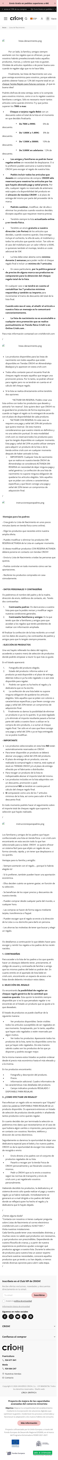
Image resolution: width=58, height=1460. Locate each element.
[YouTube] (17, 1339)
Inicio (4, 27)
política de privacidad (23, 1323)
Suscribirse (39, 1318)
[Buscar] (26, 19)
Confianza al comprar (14, 1359)
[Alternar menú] (5, 18)
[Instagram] (11, 1339)
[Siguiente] (54, 9)
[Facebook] (4, 1339)
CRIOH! (6, 1348)
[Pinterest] (30, 1339)
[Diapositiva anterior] (3, 3)
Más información (28, 1445)
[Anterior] (2, 9)
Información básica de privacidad (16, 1329)
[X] (24, 1339)
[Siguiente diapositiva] (53, 3)
